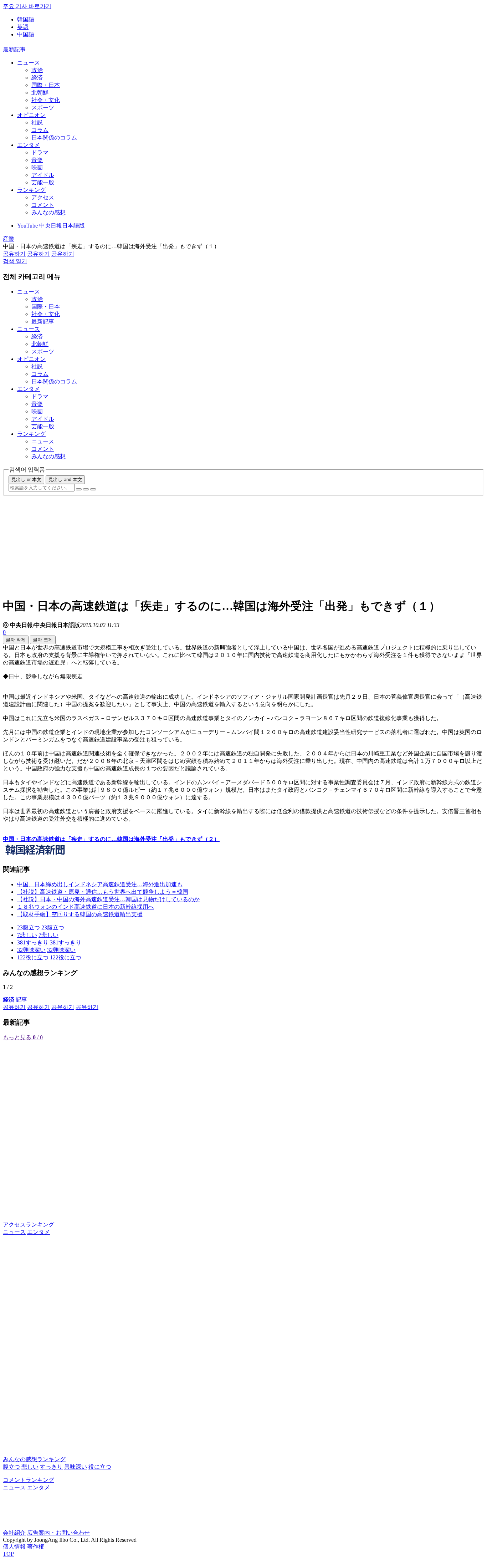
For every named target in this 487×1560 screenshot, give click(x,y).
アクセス (42, 197)
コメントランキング (28, 1480)
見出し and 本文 (65, 479)
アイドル (42, 175)
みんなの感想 (48, 212)
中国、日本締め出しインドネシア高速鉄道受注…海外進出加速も (100, 884)
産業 (8, 239)
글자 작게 (16, 639)
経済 (37, 78)
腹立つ (11, 1467)
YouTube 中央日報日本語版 (51, 226)
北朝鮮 (39, 93)
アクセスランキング (28, 1225)
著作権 (35, 1547)
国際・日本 (45, 85)
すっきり (51, 1467)
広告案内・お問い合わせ (58, 1533)
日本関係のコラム (54, 137)
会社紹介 (14, 1533)
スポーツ (42, 107)
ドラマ (39, 152)
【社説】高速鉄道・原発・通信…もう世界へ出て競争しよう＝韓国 (102, 892)
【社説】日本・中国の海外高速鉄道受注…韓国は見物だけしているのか (108, 899)
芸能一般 (42, 182)
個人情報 (14, 1547)
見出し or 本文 (26, 479)
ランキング (31, 190)
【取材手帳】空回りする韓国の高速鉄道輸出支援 (80, 914)
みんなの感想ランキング (34, 1459)
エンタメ (28, 145)
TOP (8, 1554)
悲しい (30, 1467)
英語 (23, 27)
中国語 (25, 34)
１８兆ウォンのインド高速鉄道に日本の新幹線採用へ (85, 907)
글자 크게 (43, 639)
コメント (42, 205)
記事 (15, 999)
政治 (37, 70)
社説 (37, 122)
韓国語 (25, 19)
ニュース (28, 63)
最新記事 (14, 49)
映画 (37, 167)
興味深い (75, 1467)
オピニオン (31, 115)
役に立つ (99, 1467)
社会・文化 (45, 100)
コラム (39, 130)
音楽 (37, 160)
